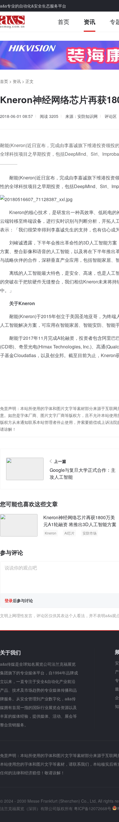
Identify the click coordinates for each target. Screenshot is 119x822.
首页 (63, 21)
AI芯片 (69, 532)
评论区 (111, 116)
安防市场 (89, 532)
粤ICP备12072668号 (92, 808)
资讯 (89, 21)
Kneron (50, 532)
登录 (9, 600)
